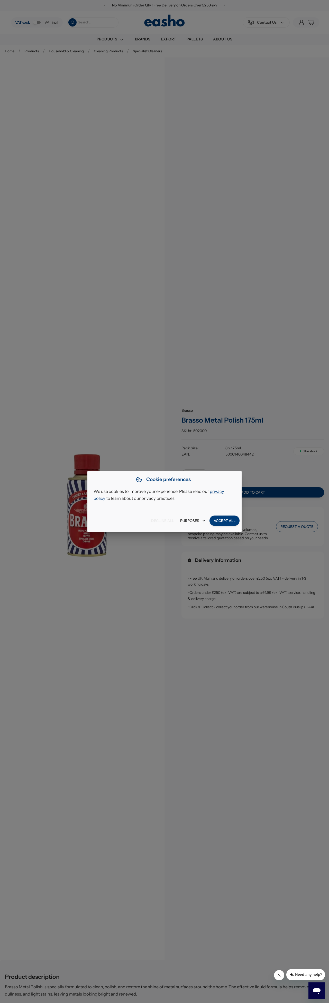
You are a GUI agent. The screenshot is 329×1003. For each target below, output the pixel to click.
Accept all (224, 520)
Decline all (162, 520)
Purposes (189, 520)
